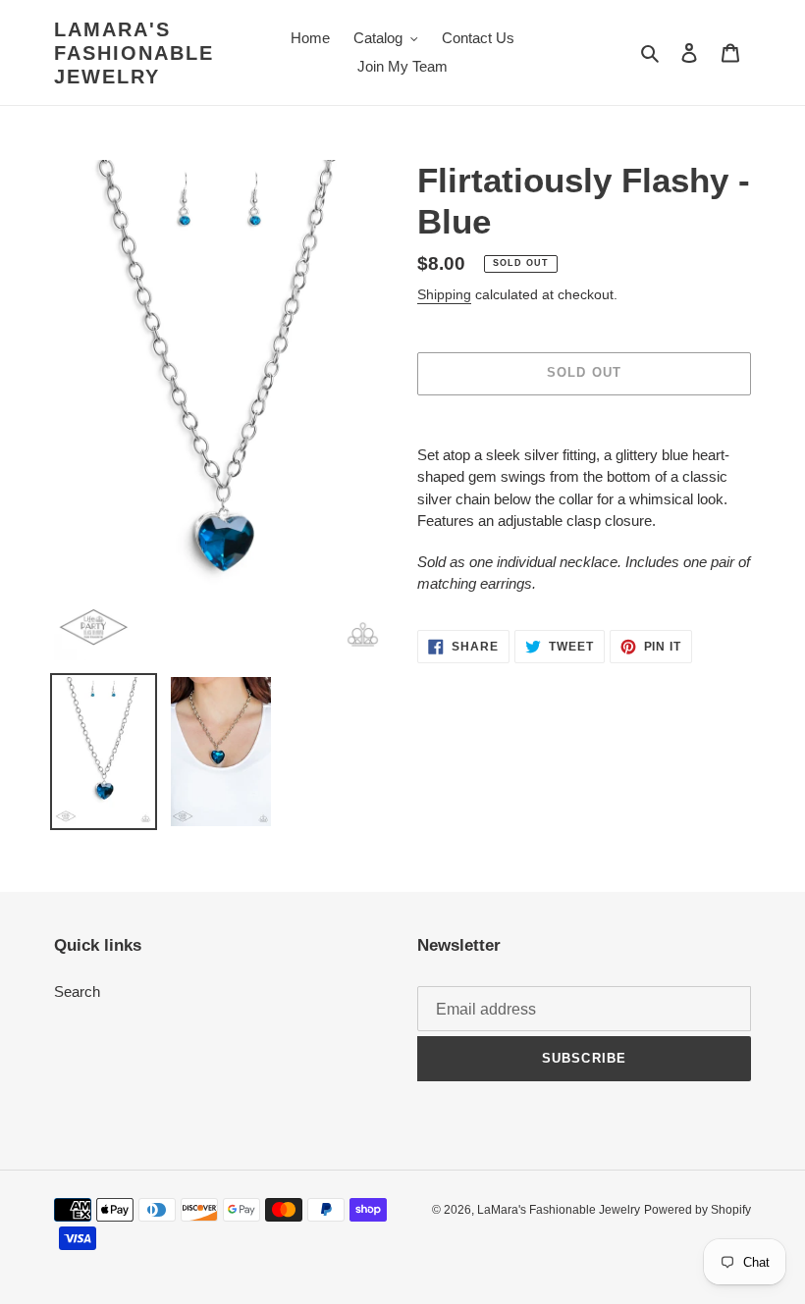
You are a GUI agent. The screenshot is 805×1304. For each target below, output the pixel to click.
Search (77, 991)
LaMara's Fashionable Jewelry (134, 53)
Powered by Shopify (697, 1210)
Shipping (444, 294)
